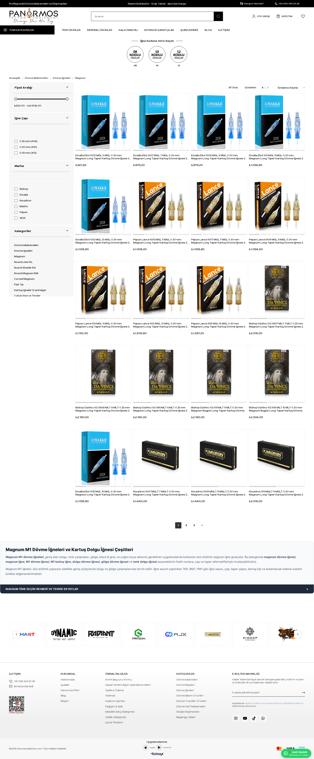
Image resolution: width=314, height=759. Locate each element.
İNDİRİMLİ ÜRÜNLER (99, 30)
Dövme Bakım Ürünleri (190, 695)
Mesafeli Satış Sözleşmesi (119, 711)
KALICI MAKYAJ (128, 30)
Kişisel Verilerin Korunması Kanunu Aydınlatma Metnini (274, 703)
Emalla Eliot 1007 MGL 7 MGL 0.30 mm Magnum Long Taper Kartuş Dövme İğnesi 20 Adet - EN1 (161, 157)
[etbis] (16, 705)
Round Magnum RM (26, 273)
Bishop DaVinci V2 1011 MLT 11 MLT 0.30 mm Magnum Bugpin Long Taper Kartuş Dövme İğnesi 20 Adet (217, 409)
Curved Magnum (24, 279)
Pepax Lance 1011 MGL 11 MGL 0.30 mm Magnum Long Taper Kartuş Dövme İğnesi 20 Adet (103, 325)
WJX (22, 218)
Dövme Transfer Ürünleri (191, 701)
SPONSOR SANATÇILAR (159, 30)
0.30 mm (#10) (28, 147)
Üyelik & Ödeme (114, 690)
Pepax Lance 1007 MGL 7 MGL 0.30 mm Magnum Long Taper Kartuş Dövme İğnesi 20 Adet (219, 241)
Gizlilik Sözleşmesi (115, 717)
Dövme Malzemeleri (26, 245)
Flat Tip (19, 284)
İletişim (65, 701)
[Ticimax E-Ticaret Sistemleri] (157, 754)
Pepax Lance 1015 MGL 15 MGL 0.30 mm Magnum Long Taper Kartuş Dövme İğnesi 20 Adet (219, 325)
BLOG (208, 30)
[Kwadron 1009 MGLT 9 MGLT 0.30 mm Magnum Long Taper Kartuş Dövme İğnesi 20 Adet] (219, 457)
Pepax (23, 212)
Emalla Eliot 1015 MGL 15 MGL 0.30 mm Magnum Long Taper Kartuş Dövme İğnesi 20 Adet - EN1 (103, 493)
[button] (80, 150)
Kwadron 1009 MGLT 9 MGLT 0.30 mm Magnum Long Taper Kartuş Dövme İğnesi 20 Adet (219, 493)
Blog (63, 695)
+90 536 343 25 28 (24, 681)
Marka (19, 166)
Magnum (19, 256)
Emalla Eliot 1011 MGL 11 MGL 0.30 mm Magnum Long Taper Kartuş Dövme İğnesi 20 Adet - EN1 (277, 157)
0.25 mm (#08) (28, 141)
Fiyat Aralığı (23, 87)
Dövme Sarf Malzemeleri (191, 706)
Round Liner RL (23, 262)
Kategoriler (23, 231)
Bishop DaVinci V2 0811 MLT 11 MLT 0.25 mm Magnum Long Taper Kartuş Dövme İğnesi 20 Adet (161, 409)
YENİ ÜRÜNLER (71, 30)
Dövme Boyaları (185, 684)
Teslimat (110, 695)
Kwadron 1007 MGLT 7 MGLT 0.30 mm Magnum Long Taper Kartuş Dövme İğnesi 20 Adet (161, 493)
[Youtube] (245, 718)
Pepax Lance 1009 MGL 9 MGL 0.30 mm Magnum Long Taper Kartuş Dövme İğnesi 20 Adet (277, 241)
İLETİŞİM (224, 30)
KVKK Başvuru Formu (118, 679)
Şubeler (65, 684)
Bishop (24, 189)
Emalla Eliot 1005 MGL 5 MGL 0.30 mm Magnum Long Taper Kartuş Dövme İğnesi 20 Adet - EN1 (103, 157)
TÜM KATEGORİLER (21, 30)
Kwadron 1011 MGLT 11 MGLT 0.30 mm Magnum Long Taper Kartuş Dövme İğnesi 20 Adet (277, 493)
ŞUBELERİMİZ (189, 30)
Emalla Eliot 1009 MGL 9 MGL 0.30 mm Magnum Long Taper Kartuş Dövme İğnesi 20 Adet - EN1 (219, 157)
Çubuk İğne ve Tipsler (27, 295)
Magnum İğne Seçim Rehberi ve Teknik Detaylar (42, 588)
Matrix (24, 206)
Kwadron (25, 200)
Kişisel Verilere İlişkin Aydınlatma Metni (128, 684)
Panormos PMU (70, 690)
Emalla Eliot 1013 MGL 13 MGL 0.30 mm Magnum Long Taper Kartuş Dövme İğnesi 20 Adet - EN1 (103, 241)
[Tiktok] (254, 718)
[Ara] (218, 16)
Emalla (24, 194)
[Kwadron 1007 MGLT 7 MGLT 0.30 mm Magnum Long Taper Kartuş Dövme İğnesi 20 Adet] (161, 457)
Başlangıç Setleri (186, 717)
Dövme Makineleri (187, 679)
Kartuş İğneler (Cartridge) (30, 290)
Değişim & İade (114, 706)
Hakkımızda (68, 679)
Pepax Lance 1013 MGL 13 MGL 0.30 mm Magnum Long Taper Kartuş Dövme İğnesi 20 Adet (161, 325)
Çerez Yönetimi (114, 722)
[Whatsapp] (263, 718)
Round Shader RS (25, 267)
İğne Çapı (21, 118)
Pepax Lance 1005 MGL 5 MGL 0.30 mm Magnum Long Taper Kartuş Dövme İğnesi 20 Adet (161, 241)
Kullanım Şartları (115, 701)
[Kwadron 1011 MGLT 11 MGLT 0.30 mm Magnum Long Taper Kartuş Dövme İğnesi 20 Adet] (277, 457)
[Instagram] (235, 718)
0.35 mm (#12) (28, 152)
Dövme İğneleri (23, 250)
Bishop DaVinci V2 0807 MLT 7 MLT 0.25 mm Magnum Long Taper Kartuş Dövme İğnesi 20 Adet (277, 325)
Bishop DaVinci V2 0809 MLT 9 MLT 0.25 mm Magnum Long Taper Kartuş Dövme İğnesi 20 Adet (103, 409)
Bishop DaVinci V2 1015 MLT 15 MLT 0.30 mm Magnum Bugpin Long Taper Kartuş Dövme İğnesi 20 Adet (275, 409)
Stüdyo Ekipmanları (188, 711)
